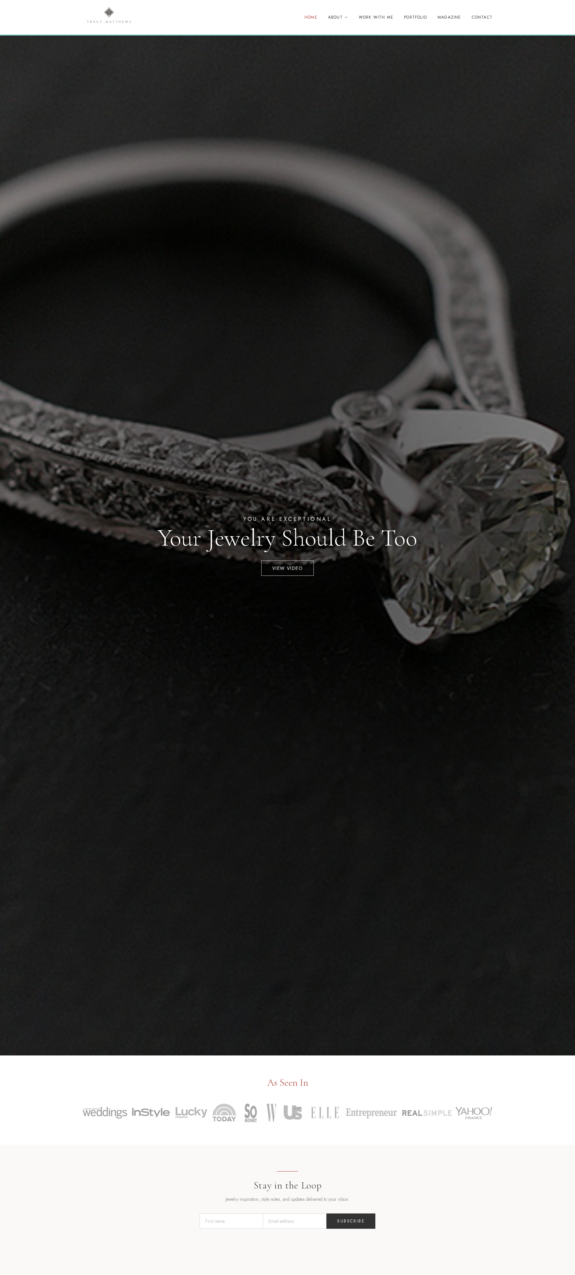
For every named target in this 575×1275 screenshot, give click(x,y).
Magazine (449, 17)
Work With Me (376, 17)
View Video (287, 568)
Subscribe (351, 1221)
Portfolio (415, 17)
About (335, 17)
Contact (482, 17)
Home (310, 17)
